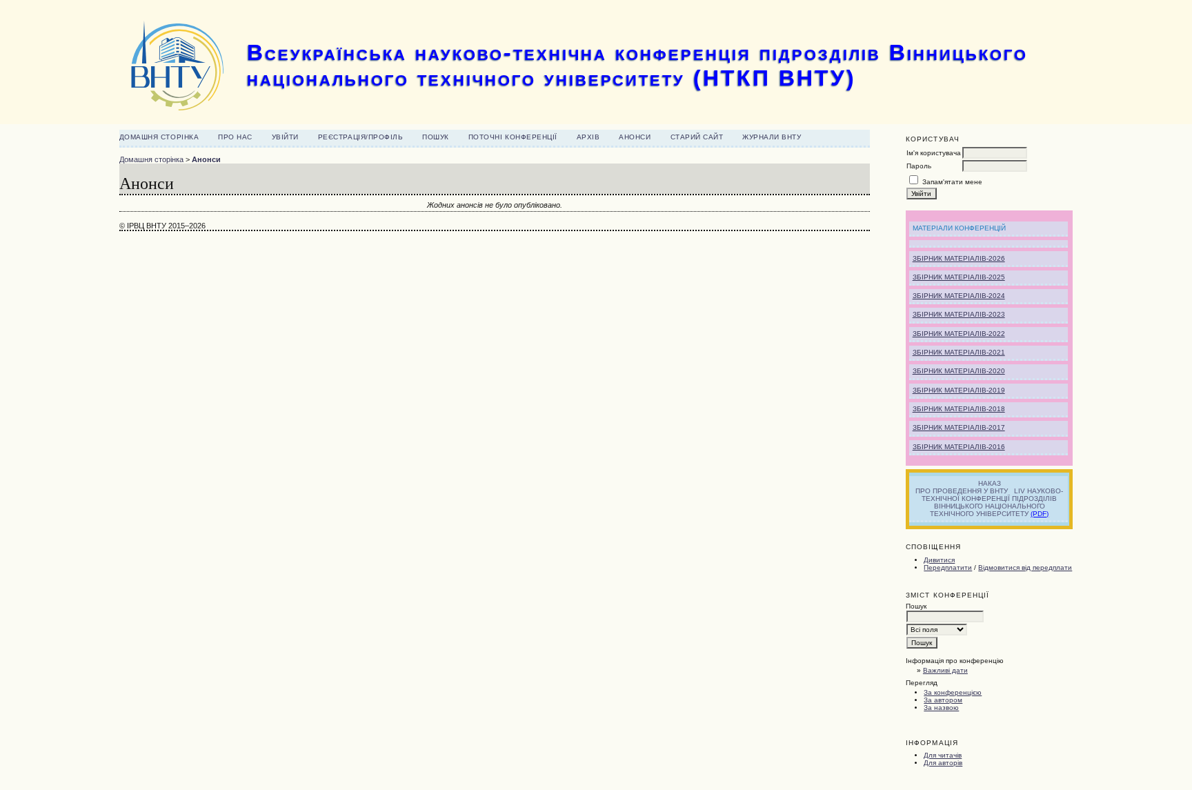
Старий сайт (697, 137)
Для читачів (943, 755)
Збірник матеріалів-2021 (959, 352)
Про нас (235, 137)
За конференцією (953, 692)
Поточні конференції (512, 137)
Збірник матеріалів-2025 (959, 277)
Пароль (918, 166)
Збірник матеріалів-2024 (959, 295)
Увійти (285, 137)
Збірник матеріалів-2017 (959, 427)
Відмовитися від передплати (1025, 567)
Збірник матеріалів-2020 (959, 371)
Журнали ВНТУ (771, 137)
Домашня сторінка (159, 137)
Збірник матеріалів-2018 (959, 409)
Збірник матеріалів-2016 (959, 447)
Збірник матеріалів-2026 (959, 258)
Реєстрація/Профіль (360, 137)
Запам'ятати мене (952, 182)
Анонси (634, 137)
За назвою (941, 707)
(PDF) (1040, 513)
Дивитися (939, 560)
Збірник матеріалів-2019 (959, 390)
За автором (943, 700)
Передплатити (948, 567)
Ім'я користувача (933, 153)
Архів (588, 137)
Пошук (435, 137)
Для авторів (943, 763)
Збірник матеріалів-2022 (959, 333)
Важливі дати (945, 670)
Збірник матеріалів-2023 (959, 314)
